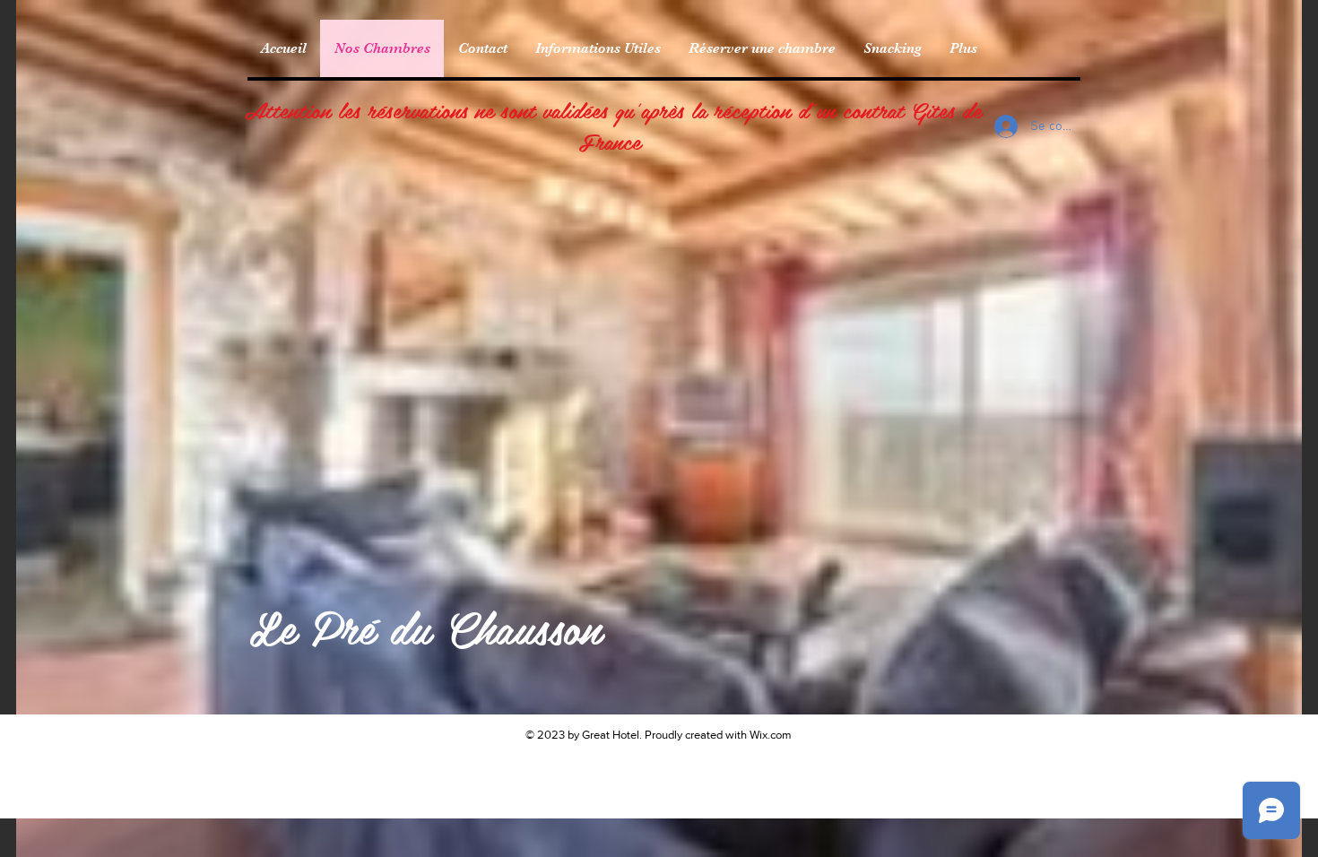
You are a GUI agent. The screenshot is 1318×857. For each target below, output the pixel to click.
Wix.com (771, 734)
